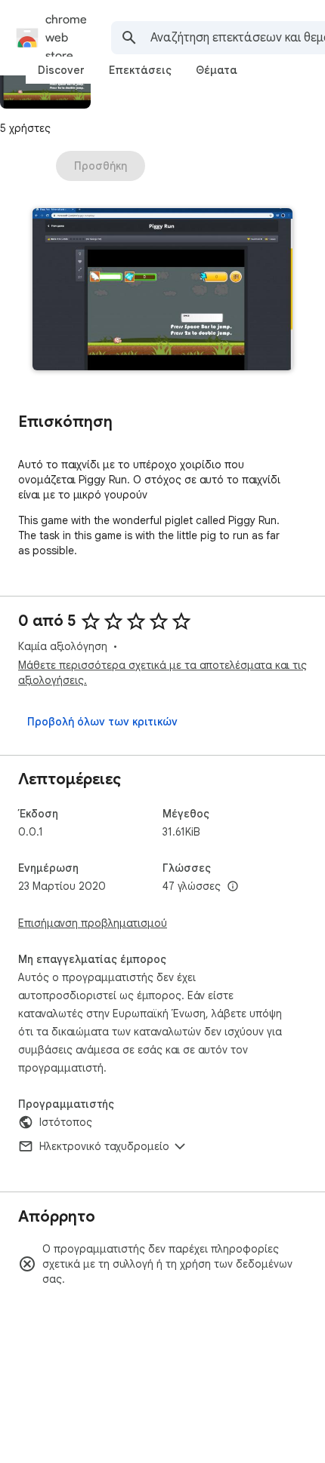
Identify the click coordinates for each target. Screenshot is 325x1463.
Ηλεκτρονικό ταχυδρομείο (104, 1146)
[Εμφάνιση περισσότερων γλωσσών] (233, 887)
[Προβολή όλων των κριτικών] (102, 722)
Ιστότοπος (65, 1122)
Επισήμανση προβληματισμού (92, 923)
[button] (162, 290)
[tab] (61, 70)
